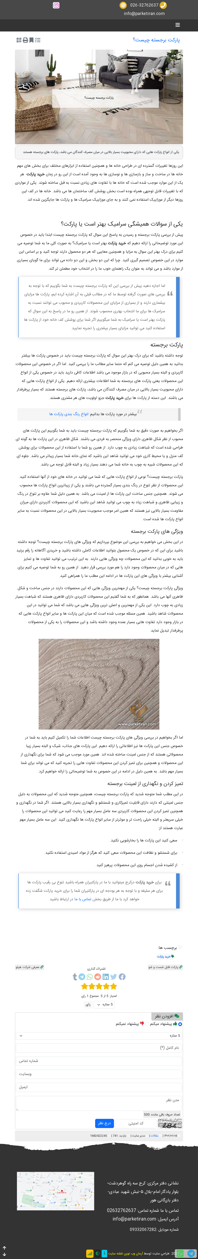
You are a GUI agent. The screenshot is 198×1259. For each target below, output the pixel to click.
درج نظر (104, 1123)
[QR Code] (19, 41)
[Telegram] (82, 978)
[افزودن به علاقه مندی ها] (31, 41)
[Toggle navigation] (177, 25)
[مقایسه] (37, 41)
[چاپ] (25, 41)
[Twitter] (113, 978)
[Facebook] (122, 978)
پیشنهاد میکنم (161, 1024)
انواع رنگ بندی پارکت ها (68, 414)
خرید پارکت (163, 956)
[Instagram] (56, 5)
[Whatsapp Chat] (180, 1253)
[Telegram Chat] (191, 1253)
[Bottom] (4, 1255)
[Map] (55, 1191)
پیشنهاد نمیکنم (128, 1024)
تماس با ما (82, 899)
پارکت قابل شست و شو (163, 967)
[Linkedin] (105, 978)
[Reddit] (97, 978)
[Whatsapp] (89, 978)
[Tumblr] (75, 978)
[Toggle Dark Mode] (97, 1254)
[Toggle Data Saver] (89, 1254)
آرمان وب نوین (133, 1253)
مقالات (154, 1135)
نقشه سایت (115, 1253)
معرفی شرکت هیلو (28, 967)
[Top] (4, 1248)
